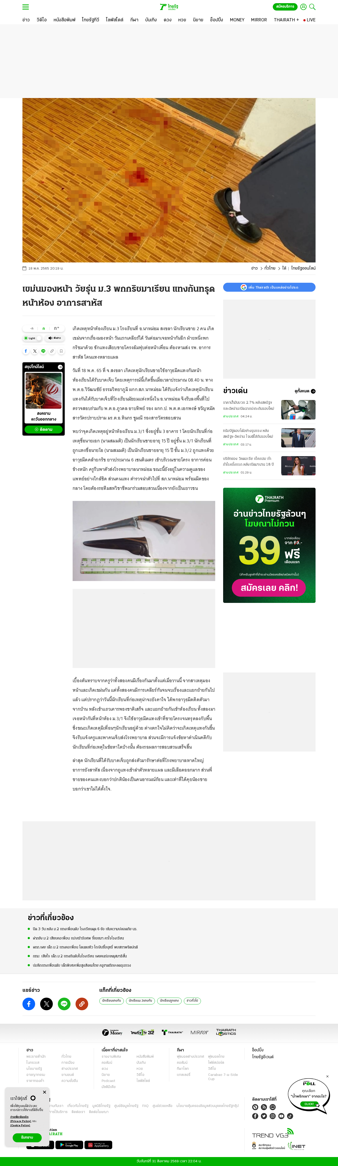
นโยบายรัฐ (34, 1069)
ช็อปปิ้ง (258, 1050)
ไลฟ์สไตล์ (143, 1081)
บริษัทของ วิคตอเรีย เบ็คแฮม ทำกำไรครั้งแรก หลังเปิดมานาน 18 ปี (248, 462)
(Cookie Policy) (20, 1125)
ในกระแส (32, 1063)
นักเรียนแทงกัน (111, 1000)
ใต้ (284, 268)
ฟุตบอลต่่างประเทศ (190, 1057)
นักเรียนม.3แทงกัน (140, 1000)
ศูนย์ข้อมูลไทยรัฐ (126, 1106)
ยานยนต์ (68, 1075)
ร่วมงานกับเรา (53, 1106)
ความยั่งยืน (70, 1081)
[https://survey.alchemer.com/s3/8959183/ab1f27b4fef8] (309, 1095)
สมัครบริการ (285, 7)
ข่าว (254, 268)
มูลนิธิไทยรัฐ (101, 1106)
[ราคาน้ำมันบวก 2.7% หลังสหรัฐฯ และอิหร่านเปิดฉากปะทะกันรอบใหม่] (298, 409)
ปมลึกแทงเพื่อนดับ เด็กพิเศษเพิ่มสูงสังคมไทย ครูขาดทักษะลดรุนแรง (82, 966)
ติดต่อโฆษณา (99, 1112)
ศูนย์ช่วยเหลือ (162, 1106)
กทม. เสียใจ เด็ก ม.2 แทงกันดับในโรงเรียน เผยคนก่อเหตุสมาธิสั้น (80, 956)
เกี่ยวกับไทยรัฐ (77, 1106)
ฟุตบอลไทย (216, 1057)
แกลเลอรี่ (183, 1075)
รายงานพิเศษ (111, 1057)
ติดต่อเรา (78, 1112)
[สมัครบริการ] (269, 545)
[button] (25, 351)
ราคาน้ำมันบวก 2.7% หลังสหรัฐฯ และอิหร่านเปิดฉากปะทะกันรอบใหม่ (248, 406)
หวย (140, 1069)
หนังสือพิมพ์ (145, 1057)
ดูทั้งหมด (302, 391)
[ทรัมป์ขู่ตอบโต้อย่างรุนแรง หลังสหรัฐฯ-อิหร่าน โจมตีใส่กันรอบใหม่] (298, 437)
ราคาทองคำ (35, 1081)
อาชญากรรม (35, 1075)
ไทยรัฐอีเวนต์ (263, 1057)
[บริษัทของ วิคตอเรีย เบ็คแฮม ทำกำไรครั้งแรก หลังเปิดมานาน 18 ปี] (298, 465)
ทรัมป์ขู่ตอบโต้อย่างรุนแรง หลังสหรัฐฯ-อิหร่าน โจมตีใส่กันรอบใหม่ (248, 434)
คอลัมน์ (107, 1063)
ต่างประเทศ (230, 416)
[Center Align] (44, 1092)
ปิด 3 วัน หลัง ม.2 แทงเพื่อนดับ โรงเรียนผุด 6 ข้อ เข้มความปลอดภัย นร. (85, 929)
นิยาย (106, 1075)
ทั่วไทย (270, 268)
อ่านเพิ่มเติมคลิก (20, 1119)
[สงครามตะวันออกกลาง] (44, 391)
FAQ (145, 1106)
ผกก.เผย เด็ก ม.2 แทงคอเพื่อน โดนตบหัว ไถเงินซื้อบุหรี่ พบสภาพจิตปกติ (85, 947)
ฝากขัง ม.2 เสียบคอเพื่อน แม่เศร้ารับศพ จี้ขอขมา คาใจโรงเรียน (78, 938)
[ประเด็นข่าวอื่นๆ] (60, 367)
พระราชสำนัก (36, 1057)
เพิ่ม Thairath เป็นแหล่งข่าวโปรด (273, 287)
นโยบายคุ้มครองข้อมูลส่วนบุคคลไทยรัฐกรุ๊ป (207, 1106)
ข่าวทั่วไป (192, 1000)
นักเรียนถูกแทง (169, 1000)
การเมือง (68, 1063)
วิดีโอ (140, 1075)
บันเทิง (141, 1063)
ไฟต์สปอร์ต (216, 1063)
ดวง (105, 1069)
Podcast (108, 1081)
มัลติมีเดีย (109, 1087)
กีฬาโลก (183, 1069)
